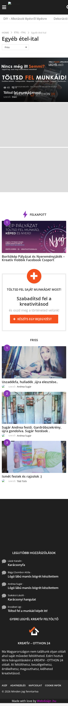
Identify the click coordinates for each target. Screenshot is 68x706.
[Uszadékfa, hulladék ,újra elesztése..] (34, 362)
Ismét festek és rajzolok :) (22, 476)
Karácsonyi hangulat (22, 599)
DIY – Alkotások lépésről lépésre (25, 19)
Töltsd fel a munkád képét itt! (28, 611)
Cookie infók (53, 685)
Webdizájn (44, 701)
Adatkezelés (18, 685)
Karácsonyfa (16, 565)
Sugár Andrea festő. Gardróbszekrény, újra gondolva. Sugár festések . (31, 429)
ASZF (4, 685)
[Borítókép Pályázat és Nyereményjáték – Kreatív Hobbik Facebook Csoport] (34, 237)
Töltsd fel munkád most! (22, 92)
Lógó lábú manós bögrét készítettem (33, 576)
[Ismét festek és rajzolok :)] (34, 457)
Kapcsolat (35, 685)
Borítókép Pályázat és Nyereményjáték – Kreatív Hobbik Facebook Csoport (33, 258)
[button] (4, 7)
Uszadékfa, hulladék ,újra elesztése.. (30, 382)
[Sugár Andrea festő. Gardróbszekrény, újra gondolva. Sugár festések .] (34, 408)
